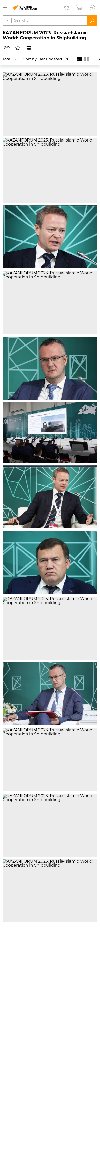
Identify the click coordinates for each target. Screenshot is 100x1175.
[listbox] (53, 59)
